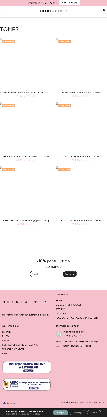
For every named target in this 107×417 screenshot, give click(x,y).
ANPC (5, 353)
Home (59, 300)
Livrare (6, 331)
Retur (5, 340)
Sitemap (60, 309)
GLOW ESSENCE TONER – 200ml (81, 156)
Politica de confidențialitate (20, 344)
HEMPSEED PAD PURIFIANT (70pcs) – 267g (26, 220)
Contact (61, 313)
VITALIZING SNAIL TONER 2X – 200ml (81, 220)
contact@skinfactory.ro (77, 346)
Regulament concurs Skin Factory (77, 317)
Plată (5, 336)
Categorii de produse (69, 304)
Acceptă (60, 412)
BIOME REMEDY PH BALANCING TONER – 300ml (26, 92)
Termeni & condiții (13, 349)
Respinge (78, 412)
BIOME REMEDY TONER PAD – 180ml (81, 92)
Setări (94, 412)
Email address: (53, 274)
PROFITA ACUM (69, 2)
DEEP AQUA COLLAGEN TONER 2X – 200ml (25, 156)
